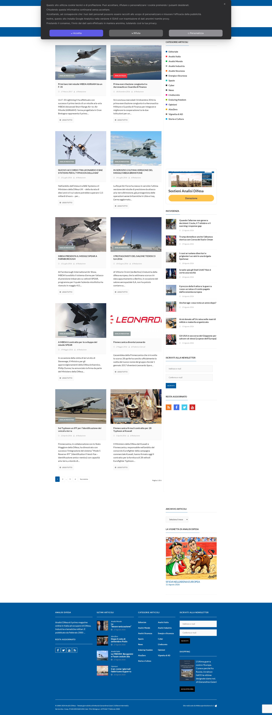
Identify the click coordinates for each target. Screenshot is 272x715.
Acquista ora (187, 689)
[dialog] (136, 19)
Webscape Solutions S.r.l (205, 706)
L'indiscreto (174, 95)
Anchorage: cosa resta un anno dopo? (197, 302)
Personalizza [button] (197, 33)
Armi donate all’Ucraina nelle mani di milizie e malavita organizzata (197, 320)
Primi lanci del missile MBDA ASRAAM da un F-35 (80, 85)
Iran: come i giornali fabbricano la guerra (121, 670)
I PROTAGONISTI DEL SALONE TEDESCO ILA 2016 (134, 257)
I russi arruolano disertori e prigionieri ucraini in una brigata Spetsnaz (195, 256)
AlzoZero (173, 109)
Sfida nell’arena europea (183, 581)
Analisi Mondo (176, 61)
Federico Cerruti (139, 347)
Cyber (171, 85)
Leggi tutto (67, 120)
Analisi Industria (67, 76)
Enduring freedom (177, 99)
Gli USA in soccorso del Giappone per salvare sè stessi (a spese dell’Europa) (197, 337)
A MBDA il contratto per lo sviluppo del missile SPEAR (77, 343)
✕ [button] (225, 4)
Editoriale (173, 51)
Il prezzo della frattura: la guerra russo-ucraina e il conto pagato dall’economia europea (195, 289)
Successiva (84, 479)
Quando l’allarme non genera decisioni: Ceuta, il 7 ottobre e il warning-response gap (195, 223)
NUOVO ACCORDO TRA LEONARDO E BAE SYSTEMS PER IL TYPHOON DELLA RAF (80, 171)
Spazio (172, 80)
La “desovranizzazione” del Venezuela (121, 626)
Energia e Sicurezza (178, 75)
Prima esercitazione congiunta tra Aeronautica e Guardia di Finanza (130, 85)
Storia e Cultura (176, 119)
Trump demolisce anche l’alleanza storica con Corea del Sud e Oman (196, 238)
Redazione (82, 92)
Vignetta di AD (176, 114)
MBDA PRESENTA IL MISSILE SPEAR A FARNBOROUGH (77, 257)
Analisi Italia (120, 76)
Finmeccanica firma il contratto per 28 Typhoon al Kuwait (132, 429)
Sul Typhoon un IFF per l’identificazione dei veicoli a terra (79, 429)
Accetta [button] (77, 33)
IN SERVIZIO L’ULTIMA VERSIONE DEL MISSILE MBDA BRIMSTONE (133, 171)
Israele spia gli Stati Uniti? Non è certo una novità (195, 271)
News (171, 90)
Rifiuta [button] (137, 33)
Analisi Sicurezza (177, 71)
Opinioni (173, 104)
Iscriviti (171, 386)
